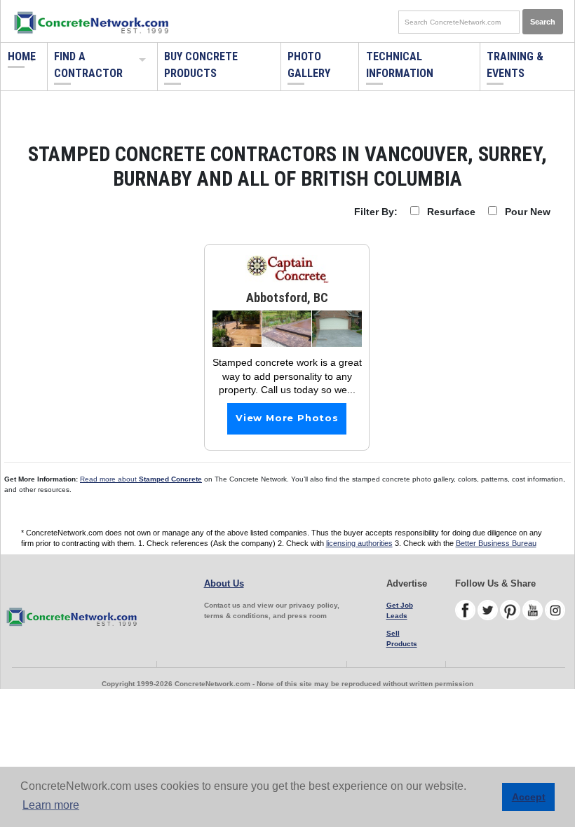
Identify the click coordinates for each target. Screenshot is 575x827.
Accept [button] (529, 796)
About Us (224, 583)
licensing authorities (359, 543)
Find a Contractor (88, 65)
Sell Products (401, 638)
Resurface (451, 211)
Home (22, 56)
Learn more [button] (50, 805)
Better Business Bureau (496, 543)
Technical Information (399, 65)
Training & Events (515, 65)
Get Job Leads (399, 610)
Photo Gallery (309, 65)
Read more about (141, 479)
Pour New (527, 211)
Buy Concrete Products (201, 65)
